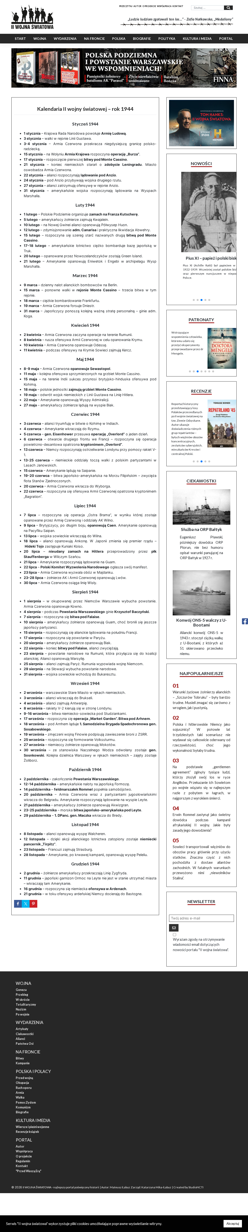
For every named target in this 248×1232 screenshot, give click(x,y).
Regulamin (23, 1148)
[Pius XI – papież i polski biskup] (201, 212)
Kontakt (177, 6)
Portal (226, 39)
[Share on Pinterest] (33, 904)
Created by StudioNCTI (188, 1174)
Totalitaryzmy (26, 991)
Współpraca (164, 6)
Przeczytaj (125, 6)
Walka (20, 1084)
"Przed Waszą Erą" (28, 1158)
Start (20, 39)
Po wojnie (22, 1001)
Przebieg (22, 981)
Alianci (20, 1025)
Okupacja (22, 1070)
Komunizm (23, 1094)
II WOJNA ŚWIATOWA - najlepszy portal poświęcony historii (61, 1174)
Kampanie (23, 1050)
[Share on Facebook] (18, 904)
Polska (118, 39)
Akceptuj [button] (232, 1223)
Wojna (39, 39)
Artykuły (22, 1016)
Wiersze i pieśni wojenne (32, 1113)
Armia (20, 1079)
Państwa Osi (24, 1030)
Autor (137, 6)
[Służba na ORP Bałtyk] (201, 494)
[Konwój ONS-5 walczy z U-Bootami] (201, 579)
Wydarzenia (65, 39)
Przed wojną (24, 1064)
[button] (194, 286)
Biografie (142, 39)
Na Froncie (94, 39)
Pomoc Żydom (26, 1089)
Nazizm (21, 996)
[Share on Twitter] (26, 904)
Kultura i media (197, 39)
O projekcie (149, 6)
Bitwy (20, 1045)
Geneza (21, 976)
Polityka (166, 39)
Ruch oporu (23, 1074)
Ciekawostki (24, 1021)
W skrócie (23, 986)
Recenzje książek (27, 1119)
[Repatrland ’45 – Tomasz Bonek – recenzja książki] (219, 409)
